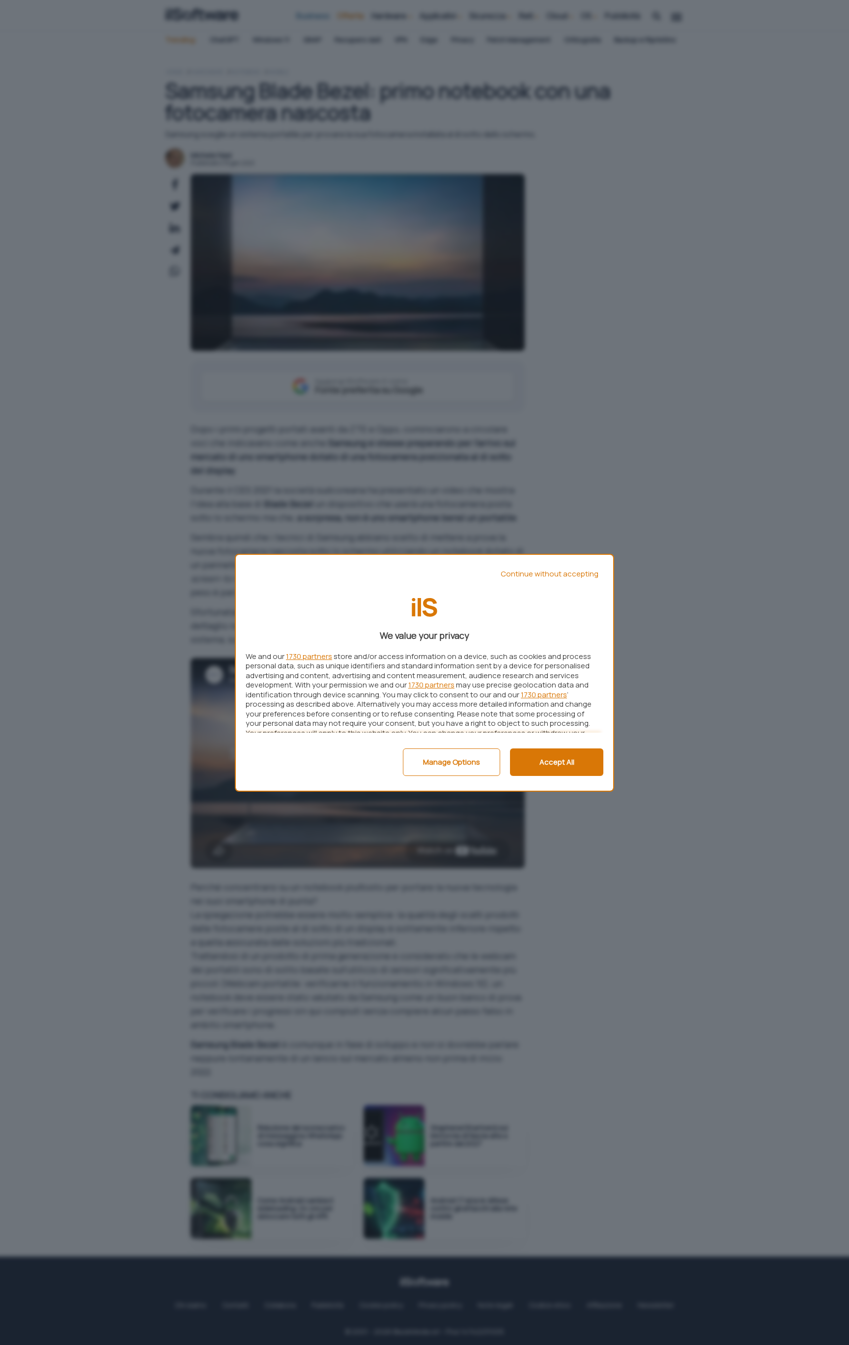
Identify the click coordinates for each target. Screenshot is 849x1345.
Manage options (451, 762)
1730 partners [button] (309, 656)
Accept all (556, 762)
